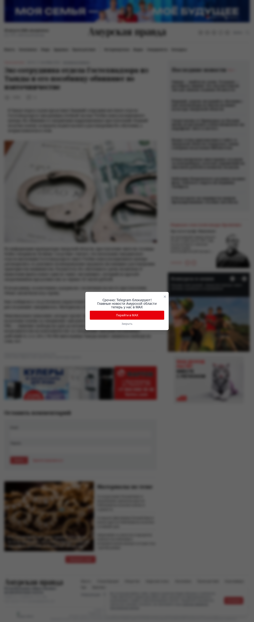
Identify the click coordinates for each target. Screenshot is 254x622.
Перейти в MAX (127, 315)
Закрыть (127, 323)
